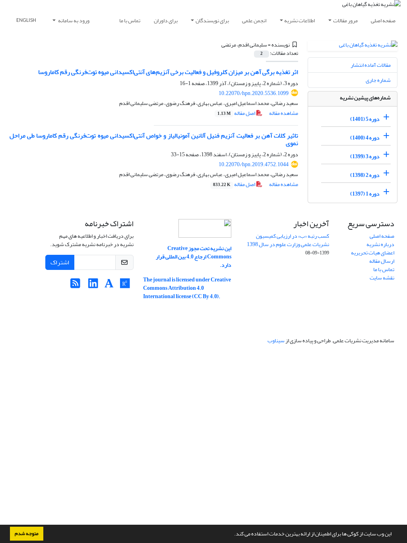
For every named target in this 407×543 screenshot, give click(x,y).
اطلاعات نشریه (299, 20)
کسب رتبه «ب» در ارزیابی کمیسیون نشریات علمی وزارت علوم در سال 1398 (288, 240)
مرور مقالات (345, 20)
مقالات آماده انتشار (371, 65)
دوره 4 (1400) (365, 137)
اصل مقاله (236, 113)
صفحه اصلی (383, 20)
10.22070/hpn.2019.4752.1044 (254, 164)
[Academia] (109, 285)
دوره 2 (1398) (365, 175)
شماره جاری (378, 80)
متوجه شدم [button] (27, 533)
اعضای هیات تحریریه (372, 252)
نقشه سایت (382, 277)
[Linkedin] (93, 285)
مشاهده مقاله (283, 113)
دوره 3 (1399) (365, 156)
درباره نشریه (380, 244)
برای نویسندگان (212, 20)
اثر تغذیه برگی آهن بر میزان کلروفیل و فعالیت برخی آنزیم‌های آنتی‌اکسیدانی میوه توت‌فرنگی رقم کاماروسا (168, 72)
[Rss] (75, 285)
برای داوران (166, 20)
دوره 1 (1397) (365, 193)
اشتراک (59, 262)
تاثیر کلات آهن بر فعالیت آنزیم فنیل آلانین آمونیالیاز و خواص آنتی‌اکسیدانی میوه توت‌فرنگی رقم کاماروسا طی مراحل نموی (154, 139)
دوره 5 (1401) (365, 119)
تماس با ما (129, 20)
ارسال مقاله (381, 261)
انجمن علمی (254, 20)
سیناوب (276, 340)
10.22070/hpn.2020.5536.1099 (254, 93)
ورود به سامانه (73, 20)
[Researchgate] (125, 285)
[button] (232, 534)
